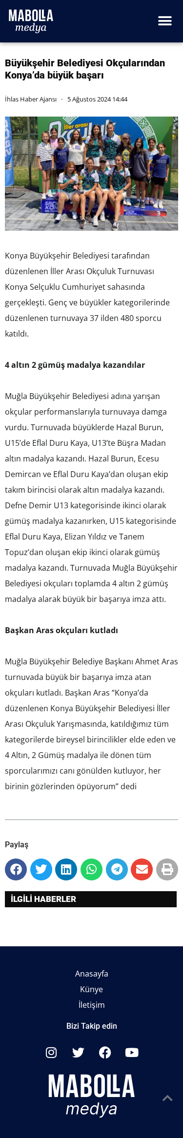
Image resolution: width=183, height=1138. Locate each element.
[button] (165, 21)
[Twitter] (78, 1052)
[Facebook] (105, 1052)
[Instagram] (51, 1052)
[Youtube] (132, 1052)
